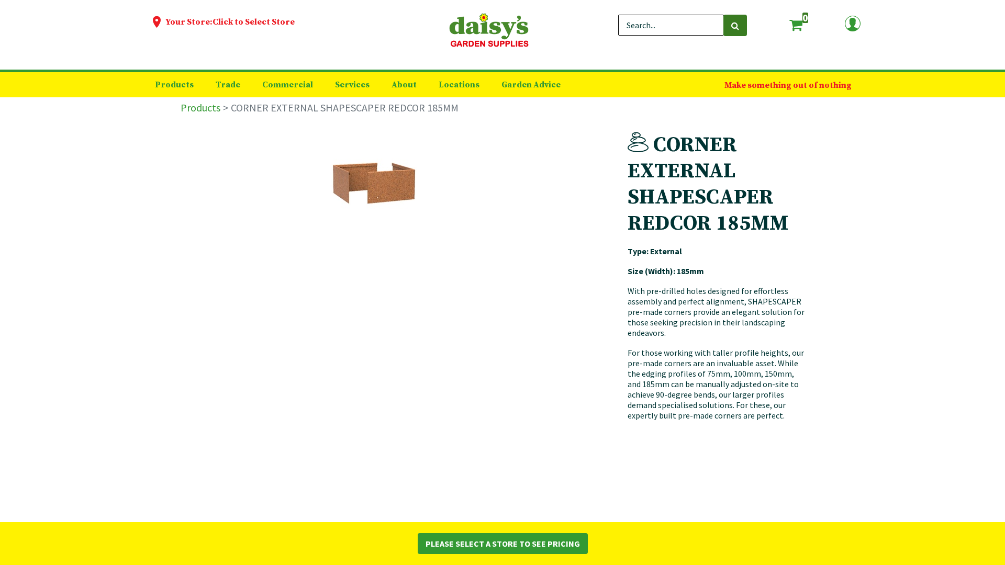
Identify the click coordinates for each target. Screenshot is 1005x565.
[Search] (735, 25)
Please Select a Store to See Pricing (503, 543)
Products (200, 107)
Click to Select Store (254, 22)
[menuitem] (174, 84)
